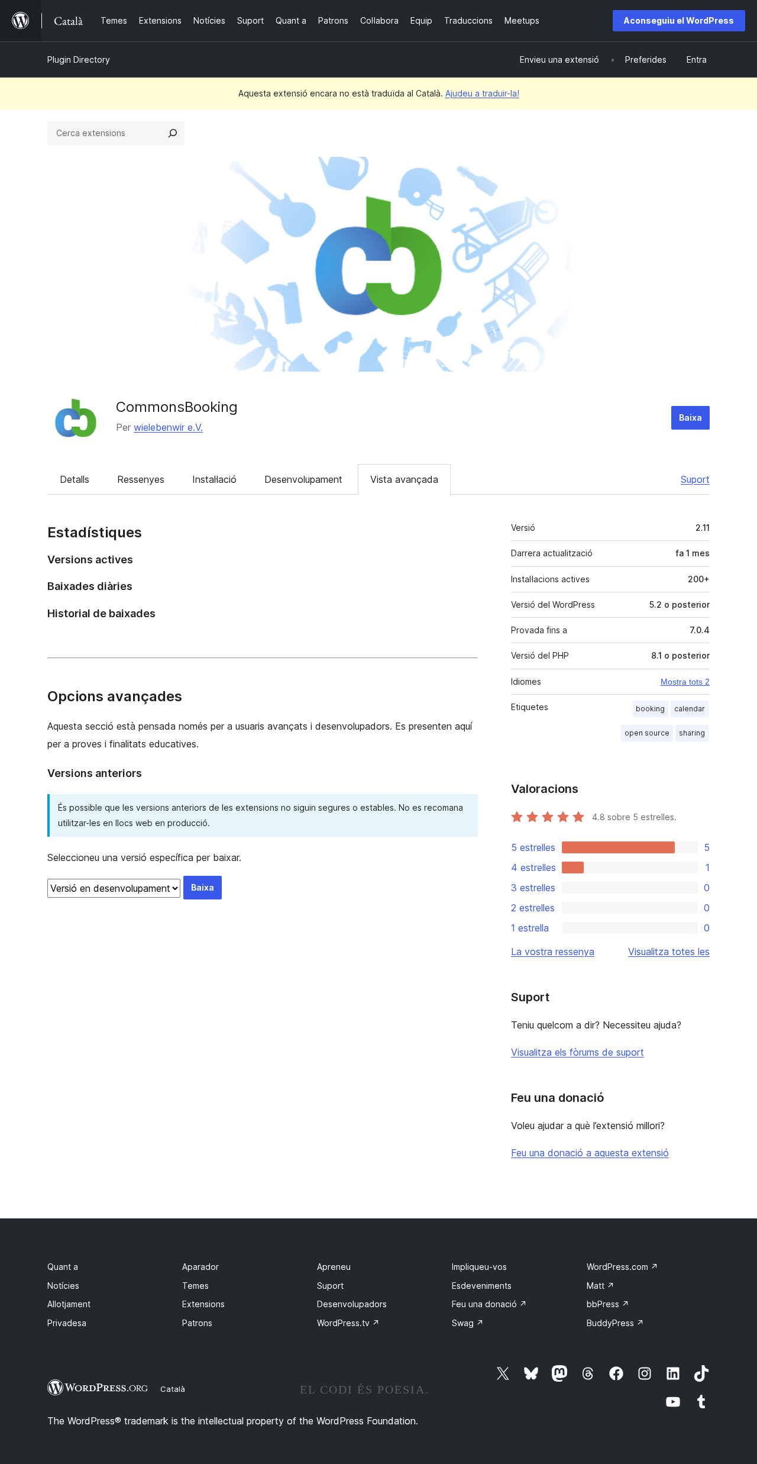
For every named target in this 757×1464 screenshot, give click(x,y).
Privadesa (66, 1323)
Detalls (74, 479)
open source (647, 732)
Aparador (200, 1267)
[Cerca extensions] (173, 133)
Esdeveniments (482, 1286)
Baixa (690, 417)
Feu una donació (489, 1304)
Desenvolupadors (352, 1304)
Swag (468, 1323)
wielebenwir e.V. (168, 427)
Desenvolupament (303, 479)
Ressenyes (140, 479)
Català (172, 1389)
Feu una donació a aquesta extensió (590, 1153)
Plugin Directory (78, 59)
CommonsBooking (177, 406)
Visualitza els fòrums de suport (577, 1052)
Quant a (62, 1267)
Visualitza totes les (669, 951)
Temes (195, 1286)
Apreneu (334, 1267)
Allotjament (68, 1304)
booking (650, 708)
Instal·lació (214, 479)
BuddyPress (615, 1323)
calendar (689, 708)
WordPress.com (622, 1267)
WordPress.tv (348, 1323)
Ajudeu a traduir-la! (482, 93)
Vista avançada (404, 479)
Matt (600, 1286)
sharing (692, 732)
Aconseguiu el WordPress (679, 20)
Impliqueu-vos (479, 1267)
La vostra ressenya (552, 951)
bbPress (608, 1304)
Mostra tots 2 (685, 681)
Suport (695, 479)
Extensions (203, 1304)
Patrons (197, 1323)
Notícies (63, 1286)
